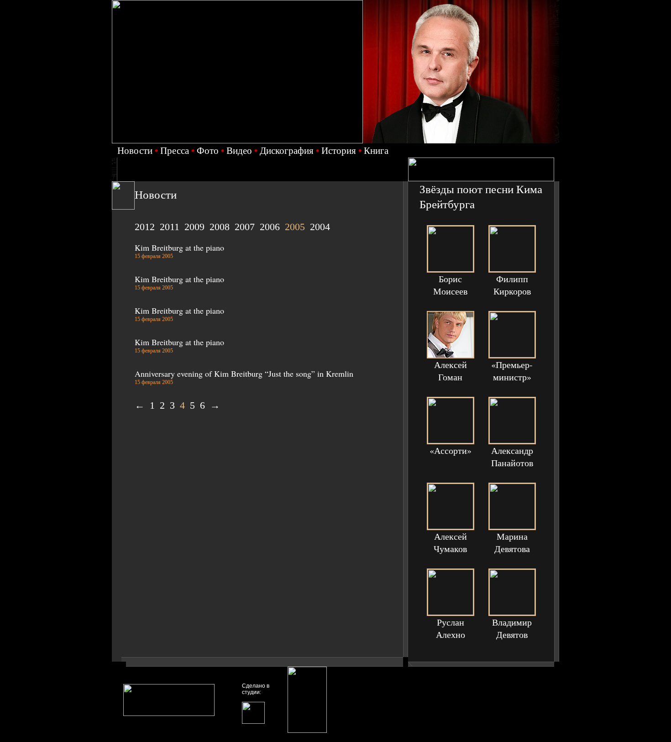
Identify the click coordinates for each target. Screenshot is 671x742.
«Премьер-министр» (512, 370)
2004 (320, 226)
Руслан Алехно (450, 628)
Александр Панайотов (512, 456)
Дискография (287, 150)
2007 (245, 226)
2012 (145, 226)
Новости (134, 150)
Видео (239, 150)
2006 (270, 226)
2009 (194, 226)
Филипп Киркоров (512, 285)
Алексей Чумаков (450, 542)
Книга (376, 150)
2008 (220, 226)
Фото (208, 150)
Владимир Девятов (512, 628)
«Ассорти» (451, 450)
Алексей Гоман (450, 370)
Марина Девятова (512, 542)
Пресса (174, 150)
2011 (169, 226)
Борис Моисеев (450, 285)
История (338, 150)
